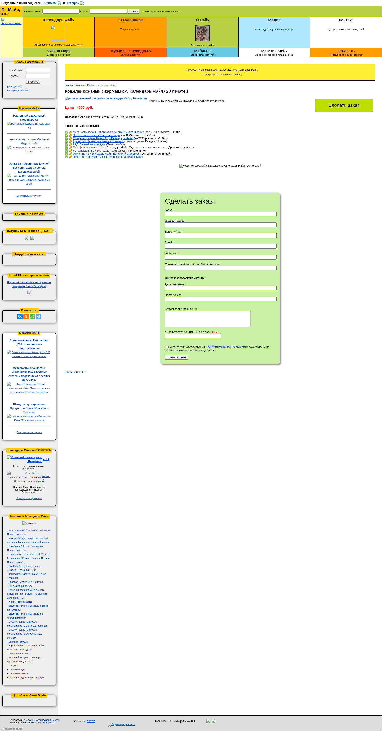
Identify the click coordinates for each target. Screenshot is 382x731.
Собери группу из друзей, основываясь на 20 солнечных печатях (24, 633)
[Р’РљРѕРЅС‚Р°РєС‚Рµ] (20, 316)
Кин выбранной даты (20, 601)
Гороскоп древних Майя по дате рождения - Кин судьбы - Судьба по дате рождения (27, 594)
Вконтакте (50, 3)
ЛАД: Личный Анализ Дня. (89, 144)
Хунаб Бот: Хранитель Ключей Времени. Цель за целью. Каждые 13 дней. (29, 167)
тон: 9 (46, 459)
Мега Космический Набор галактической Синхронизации (108, 132)
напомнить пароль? (18, 90)
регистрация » (15, 86)
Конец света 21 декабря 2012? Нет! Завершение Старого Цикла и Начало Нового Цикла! (28, 558)
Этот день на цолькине (29, 498)
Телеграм (73, 3)
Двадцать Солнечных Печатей (26, 582)
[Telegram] (38, 316)
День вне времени (19, 653)
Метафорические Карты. (88, 147)
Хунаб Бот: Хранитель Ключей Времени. (98, 141)
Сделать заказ (344, 105)
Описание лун (17, 669)
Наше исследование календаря (26, 677)
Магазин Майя (29, 108)
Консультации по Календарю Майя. (95, 150)
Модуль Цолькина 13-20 (22, 570)
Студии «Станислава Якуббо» (43, 720)
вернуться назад (75, 371)
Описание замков (19, 673)
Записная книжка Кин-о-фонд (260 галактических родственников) (29, 344)
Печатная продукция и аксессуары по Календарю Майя (108, 156)
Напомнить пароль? (169, 11)
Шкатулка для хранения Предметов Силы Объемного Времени (29, 408)
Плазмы (13, 665)
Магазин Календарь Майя (101, 85)
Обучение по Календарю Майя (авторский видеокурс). (107, 153)
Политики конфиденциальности (226, 347)
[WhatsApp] (32, 316)
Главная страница (75, 85)
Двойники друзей (18, 641)
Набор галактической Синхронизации (96, 135)
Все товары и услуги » (29, 195)
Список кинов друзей (20, 586)
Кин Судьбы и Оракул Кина (24, 566)
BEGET (91, 721)
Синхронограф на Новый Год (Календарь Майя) (103, 138)
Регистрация (148, 11)
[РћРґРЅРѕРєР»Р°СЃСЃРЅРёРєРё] (26, 316)
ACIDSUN (48, 722)
